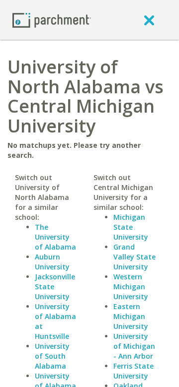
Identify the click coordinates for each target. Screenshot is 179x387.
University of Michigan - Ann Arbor (134, 346)
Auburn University (52, 261)
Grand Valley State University (134, 256)
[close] (149, 20)
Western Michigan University (130, 286)
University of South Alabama (52, 356)
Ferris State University (133, 371)
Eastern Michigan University (130, 316)
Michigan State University (130, 227)
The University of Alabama (55, 237)
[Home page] (51, 19)
